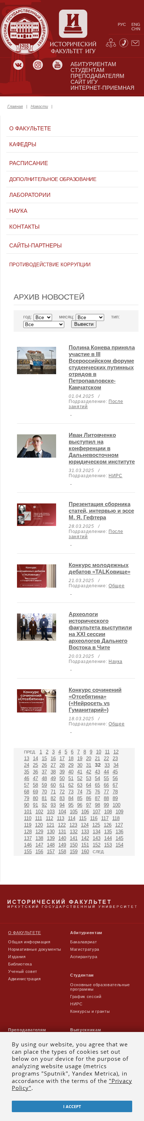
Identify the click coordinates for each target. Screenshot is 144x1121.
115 (82, 818)
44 (106, 772)
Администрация (24, 979)
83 (62, 798)
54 (97, 778)
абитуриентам (93, 64)
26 (44, 765)
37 (44, 772)
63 (79, 785)
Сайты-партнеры (35, 246)
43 (97, 772)
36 (35, 772)
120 (39, 825)
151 (85, 845)
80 (35, 798)
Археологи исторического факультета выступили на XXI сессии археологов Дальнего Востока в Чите (100, 630)
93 (53, 805)
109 (119, 811)
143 (96, 838)
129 (39, 831)
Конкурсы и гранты (90, 1011)
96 (79, 805)
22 (106, 758)
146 (28, 845)
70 (44, 791)
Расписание (28, 163)
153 (108, 845)
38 (53, 772)
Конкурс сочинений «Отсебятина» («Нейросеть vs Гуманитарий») (95, 700)
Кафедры (22, 144)
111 (38, 818)
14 (35, 758)
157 (51, 851)
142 (85, 838)
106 (85, 811)
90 (26, 805)
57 (26, 785)
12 (116, 752)
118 (116, 818)
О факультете (30, 128)
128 (28, 831)
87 (97, 798)
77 (106, 791)
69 (35, 791)
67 (115, 785)
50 (62, 778)
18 (70, 758)
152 (96, 845)
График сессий (86, 996)
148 (51, 845)
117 (105, 818)
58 (35, 785)
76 (97, 791)
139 (51, 838)
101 (28, 811)
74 (79, 791)
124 (85, 825)
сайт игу (84, 82)
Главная (15, 106)
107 (96, 811)
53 (88, 778)
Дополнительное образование (52, 179)
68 (26, 791)
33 (107, 765)
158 (62, 851)
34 (116, 765)
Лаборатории (30, 195)
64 (88, 785)
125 (96, 825)
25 (35, 765)
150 (74, 845)
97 (88, 805)
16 (53, 758)
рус (122, 24)
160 (85, 851)
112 (49, 818)
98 (97, 805)
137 (28, 838)
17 (62, 758)
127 (119, 825)
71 (53, 791)
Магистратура (84, 949)
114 (71, 818)
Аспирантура (83, 956)
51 (70, 778)
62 (70, 785)
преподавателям (97, 76)
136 (119, 831)
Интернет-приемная (102, 88)
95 (70, 805)
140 (62, 838)
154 (119, 845)
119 (27, 825)
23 (115, 758)
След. (98, 852)
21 (97, 758)
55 (106, 778)
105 (74, 811)
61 (62, 785)
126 (108, 825)
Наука (18, 211)
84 (70, 798)
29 (70, 765)
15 (44, 758)
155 (28, 851)
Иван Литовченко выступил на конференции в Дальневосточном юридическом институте (102, 448)
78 (115, 791)
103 (51, 811)
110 (27, 818)
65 (97, 785)
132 (74, 831)
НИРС (116, 475)
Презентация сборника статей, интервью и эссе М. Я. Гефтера (101, 510)
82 (53, 798)
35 (26, 772)
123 (73, 825)
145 (119, 838)
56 (115, 778)
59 (44, 785)
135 (108, 831)
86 (88, 798)
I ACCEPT (72, 1106)
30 (79, 765)
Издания (17, 956)
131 (62, 831)
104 (62, 811)
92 (44, 805)
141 (74, 838)
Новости (39, 106)
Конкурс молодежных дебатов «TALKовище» (99, 568)
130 (51, 831)
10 (98, 752)
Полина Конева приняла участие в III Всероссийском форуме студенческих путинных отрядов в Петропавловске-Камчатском (102, 367)
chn (135, 29)
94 (62, 805)
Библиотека (20, 964)
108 (108, 811)
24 (26, 765)
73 (70, 791)
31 (88, 765)
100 (116, 805)
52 (79, 778)
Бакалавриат (83, 942)
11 (107, 752)
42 (88, 772)
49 (53, 778)
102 (39, 811)
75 (88, 791)
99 (106, 805)
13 (26, 758)
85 (79, 798)
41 (79, 772)
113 (60, 818)
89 (115, 798)
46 (26, 778)
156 (39, 851)
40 (70, 772)
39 (62, 772)
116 (93, 818)
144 (108, 838)
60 (53, 785)
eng (135, 24)
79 (26, 798)
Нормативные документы (34, 949)
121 (50, 825)
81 (44, 798)
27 (53, 765)
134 (96, 831)
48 (44, 778)
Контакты (24, 227)
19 (79, 758)
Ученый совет (22, 971)
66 (106, 785)
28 (62, 765)
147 (39, 845)
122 (62, 825)
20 (88, 758)
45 (115, 772)
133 (85, 831)
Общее (116, 585)
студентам (87, 70)
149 (62, 845)
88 (106, 798)
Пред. (30, 752)
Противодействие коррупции (49, 264)
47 (35, 778)
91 (35, 805)
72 (62, 791)
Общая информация (29, 942)
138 (39, 838)
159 (74, 851)
